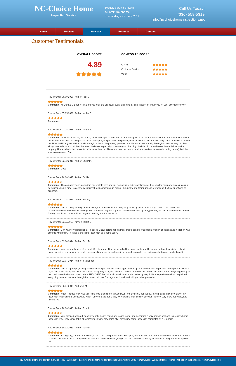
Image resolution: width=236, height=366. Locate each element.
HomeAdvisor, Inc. (211, 360)
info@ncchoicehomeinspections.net (178, 19)
